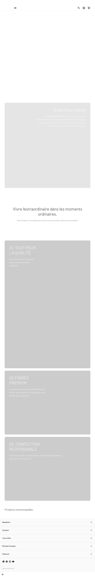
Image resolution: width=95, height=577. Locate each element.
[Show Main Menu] (15, 7)
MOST (13, 568)
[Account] (83, 7)
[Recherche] (78, 7)
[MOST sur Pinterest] (7, 561)
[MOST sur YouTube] (13, 561)
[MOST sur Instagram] (10, 561)
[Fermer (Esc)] (2, 574)
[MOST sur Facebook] (3, 561)
